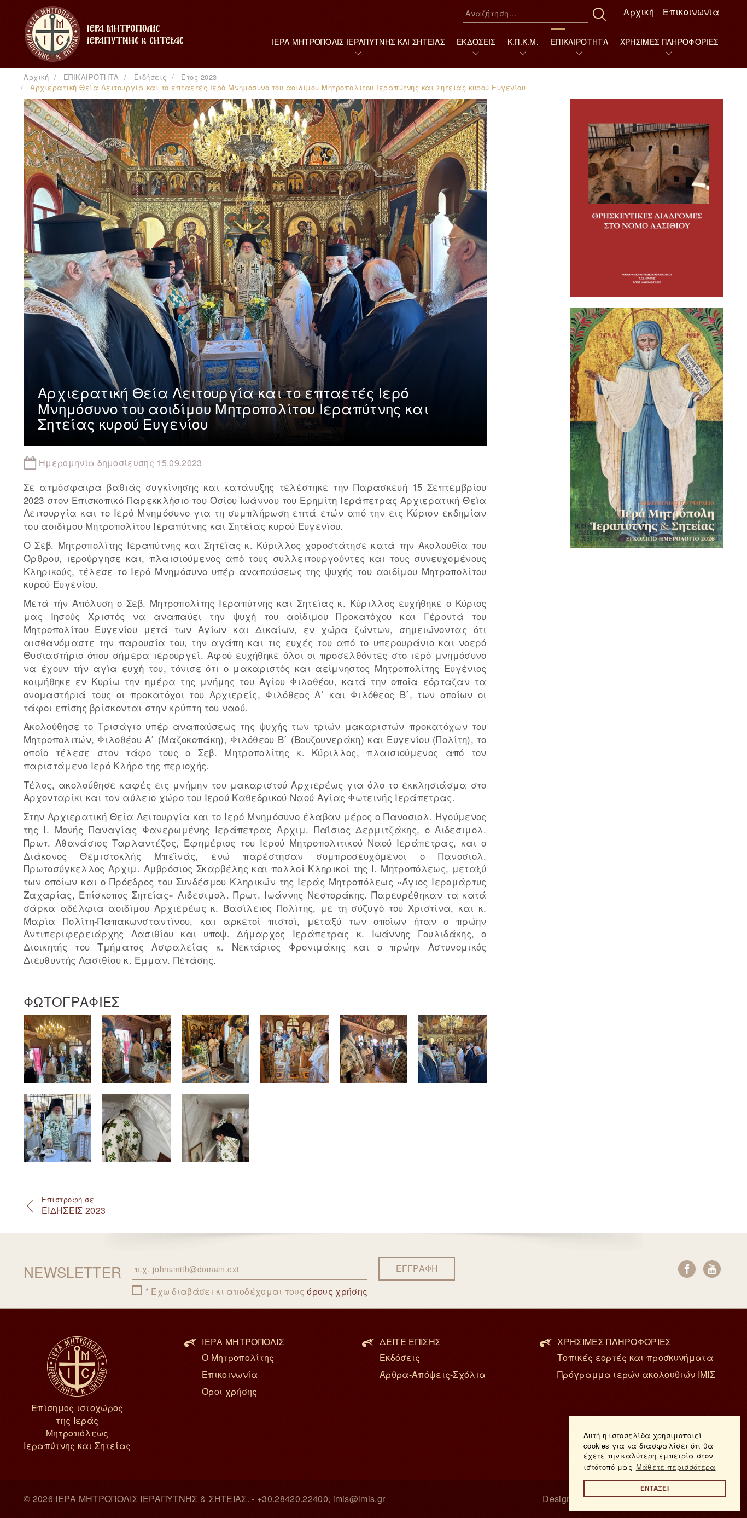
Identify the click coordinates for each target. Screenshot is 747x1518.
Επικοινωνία (691, 11)
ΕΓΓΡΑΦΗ (417, 1268)
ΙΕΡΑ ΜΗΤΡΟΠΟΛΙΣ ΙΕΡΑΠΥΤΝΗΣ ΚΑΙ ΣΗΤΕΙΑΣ (358, 41)
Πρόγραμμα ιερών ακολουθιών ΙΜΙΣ (636, 1374)
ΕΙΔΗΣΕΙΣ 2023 (74, 1205)
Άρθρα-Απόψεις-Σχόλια (433, 1374)
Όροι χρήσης (230, 1391)
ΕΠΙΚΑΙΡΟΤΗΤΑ (579, 41)
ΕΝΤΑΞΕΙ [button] (654, 1488)
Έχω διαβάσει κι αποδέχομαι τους (259, 1291)
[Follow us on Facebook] (687, 1269)
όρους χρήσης (337, 1291)
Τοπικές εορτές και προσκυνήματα (635, 1357)
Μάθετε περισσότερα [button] (676, 1467)
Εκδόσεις (400, 1357)
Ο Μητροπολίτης (238, 1357)
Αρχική (638, 11)
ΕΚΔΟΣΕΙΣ (476, 41)
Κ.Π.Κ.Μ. (523, 41)
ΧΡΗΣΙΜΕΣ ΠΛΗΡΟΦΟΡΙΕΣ (669, 41)
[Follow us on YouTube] (712, 1269)
